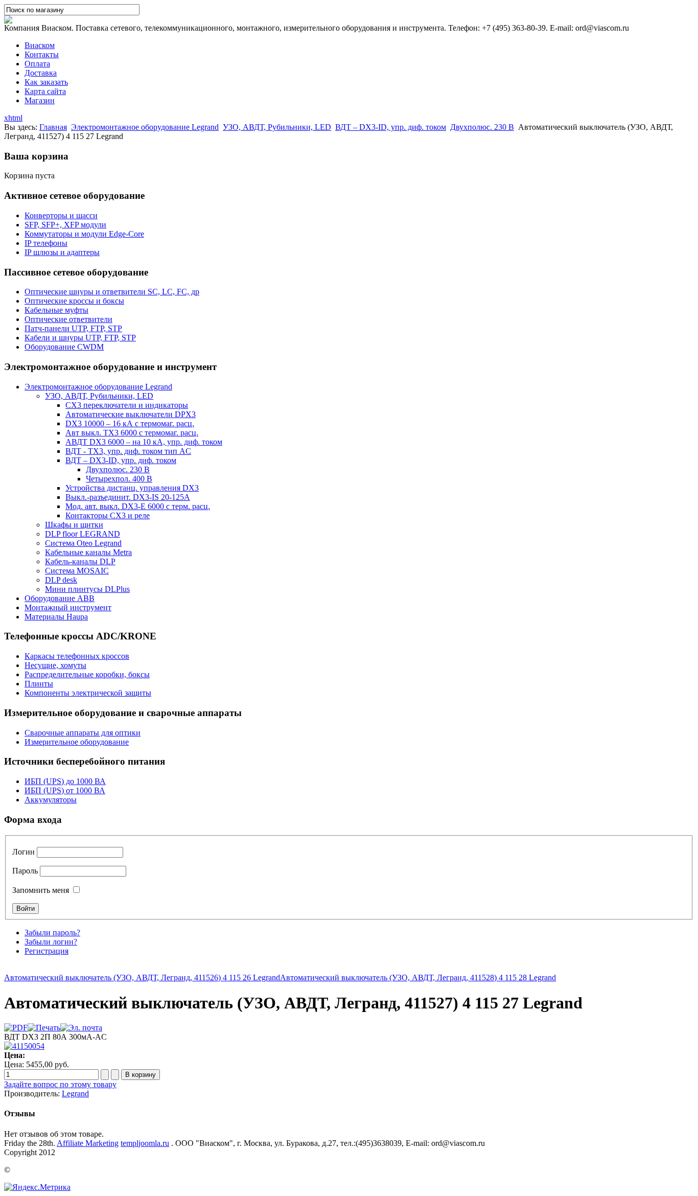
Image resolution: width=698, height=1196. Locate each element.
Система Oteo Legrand (83, 543)
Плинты (39, 683)
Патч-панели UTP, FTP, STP (73, 328)
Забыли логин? (51, 941)
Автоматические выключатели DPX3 (130, 414)
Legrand (75, 1093)
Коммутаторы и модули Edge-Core (84, 233)
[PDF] (16, 1027)
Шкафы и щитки (74, 524)
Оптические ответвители (68, 319)
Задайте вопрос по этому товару (60, 1084)
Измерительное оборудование (77, 742)
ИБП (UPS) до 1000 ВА (65, 781)
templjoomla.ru (145, 1143)
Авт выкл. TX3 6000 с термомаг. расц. (131, 432)
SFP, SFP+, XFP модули (65, 224)
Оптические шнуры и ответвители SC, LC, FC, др (112, 291)
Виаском (40, 45)
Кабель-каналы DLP (80, 561)
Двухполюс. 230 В (482, 127)
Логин (23, 851)
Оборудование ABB (60, 598)
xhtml (13, 117)
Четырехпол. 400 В (119, 478)
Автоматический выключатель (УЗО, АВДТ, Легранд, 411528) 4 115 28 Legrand (418, 977)
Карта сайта (45, 91)
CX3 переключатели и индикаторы (126, 405)
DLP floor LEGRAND (82, 534)
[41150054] (24, 1046)
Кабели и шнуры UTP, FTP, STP (80, 337)
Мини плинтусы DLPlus (87, 589)
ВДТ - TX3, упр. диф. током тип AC (128, 451)
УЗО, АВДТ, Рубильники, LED (277, 127)
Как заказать (46, 82)
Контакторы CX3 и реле (107, 515)
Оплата (37, 63)
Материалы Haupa (56, 616)
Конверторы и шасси (61, 215)
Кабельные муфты (56, 310)
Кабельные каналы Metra (88, 552)
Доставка (41, 72)
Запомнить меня (40, 890)
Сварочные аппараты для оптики (83, 732)
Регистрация (46, 951)
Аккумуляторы (51, 799)
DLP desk (61, 580)
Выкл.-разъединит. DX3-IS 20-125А (127, 497)
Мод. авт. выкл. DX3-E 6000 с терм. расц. (137, 506)
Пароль (25, 870)
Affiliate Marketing (88, 1143)
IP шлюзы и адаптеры (62, 252)
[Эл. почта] (81, 1027)
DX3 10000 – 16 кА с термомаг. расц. (129, 423)
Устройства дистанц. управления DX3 (132, 488)
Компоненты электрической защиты (88, 692)
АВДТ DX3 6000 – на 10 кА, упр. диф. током (143, 442)
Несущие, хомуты (55, 665)
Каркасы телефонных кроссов (77, 656)
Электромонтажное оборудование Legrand (145, 127)
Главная (53, 127)
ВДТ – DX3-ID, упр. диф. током (390, 127)
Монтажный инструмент (68, 607)
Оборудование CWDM (64, 346)
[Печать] (44, 1027)
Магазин (40, 100)
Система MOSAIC (77, 570)
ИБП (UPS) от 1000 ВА (65, 790)
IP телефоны (46, 243)
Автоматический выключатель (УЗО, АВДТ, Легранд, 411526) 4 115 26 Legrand (142, 977)
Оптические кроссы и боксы (74, 300)
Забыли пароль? (52, 932)
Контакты (42, 54)
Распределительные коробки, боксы (87, 674)
